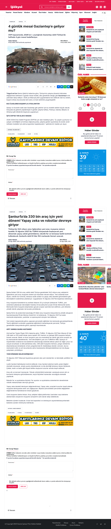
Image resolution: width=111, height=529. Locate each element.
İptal (17, 449)
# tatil (36, 134)
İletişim (81, 523)
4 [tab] (95, 108)
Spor (81, 12)
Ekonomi (87, 12)
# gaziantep (21, 134)
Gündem (27, 12)
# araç (20, 412)
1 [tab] (84, 108)
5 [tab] (99, 108)
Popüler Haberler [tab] (85, 21)
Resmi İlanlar (17, 12)
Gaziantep (62, 95)
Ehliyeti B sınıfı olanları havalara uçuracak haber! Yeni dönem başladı (94, 69)
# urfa (37, 412)
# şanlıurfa (11, 134)
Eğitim (67, 12)
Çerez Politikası (75, 525)
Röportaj (74, 12)
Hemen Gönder (91, 145)
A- (55, 86)
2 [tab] (88, 108)
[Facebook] (97, 524)
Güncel (89, 46)
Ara (69, 7)
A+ (51, 86)
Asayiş (50, 12)
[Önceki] (80, 112)
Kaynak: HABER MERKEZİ (14, 408)
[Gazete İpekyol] (16, 7)
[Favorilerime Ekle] (43, 86)
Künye (66, 523)
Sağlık (94, 12)
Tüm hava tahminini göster (92, 177)
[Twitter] (101, 524)
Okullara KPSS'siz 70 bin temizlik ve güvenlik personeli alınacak (95, 60)
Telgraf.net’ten (12, 93)
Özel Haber (42, 12)
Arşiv (73, 523)
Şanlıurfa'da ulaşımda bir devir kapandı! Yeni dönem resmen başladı (94, 50)
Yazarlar (8, 12)
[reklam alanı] (40, 142)
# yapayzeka (28, 412)
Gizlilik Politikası (61, 525)
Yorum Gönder (12, 194)
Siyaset (34, 12)
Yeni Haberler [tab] (98, 21)
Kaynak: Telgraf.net (14, 129)
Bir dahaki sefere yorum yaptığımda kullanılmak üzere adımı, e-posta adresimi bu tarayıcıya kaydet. (39, 189)
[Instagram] (104, 524)
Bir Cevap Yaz (11, 156)
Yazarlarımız (56, 523)
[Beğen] (38, 86)
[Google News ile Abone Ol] (13, 86)
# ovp (29, 134)
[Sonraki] (103, 112)
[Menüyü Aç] (6, 7)
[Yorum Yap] (47, 86)
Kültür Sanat (59, 12)
